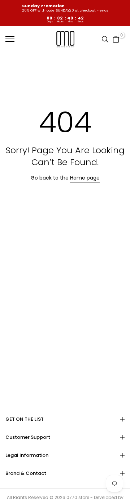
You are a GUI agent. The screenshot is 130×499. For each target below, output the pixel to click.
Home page (85, 177)
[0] (116, 39)
